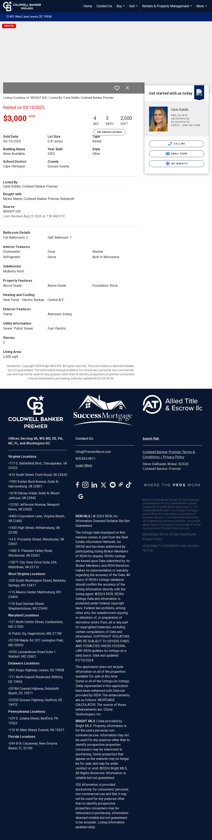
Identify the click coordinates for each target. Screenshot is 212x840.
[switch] (117, 88)
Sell (134, 8)
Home (87, 6)
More (202, 8)
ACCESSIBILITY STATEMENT (161, 546)
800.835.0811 (85, 459)
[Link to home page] (24, 6)
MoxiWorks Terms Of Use (160, 534)
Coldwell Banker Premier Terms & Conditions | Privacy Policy (169, 454)
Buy (121, 8)
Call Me (179, 143)
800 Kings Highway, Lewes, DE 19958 (36, 670)
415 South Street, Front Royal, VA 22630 (38, 475)
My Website (179, 163)
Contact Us (104, 6)
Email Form (178, 153)
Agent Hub (151, 438)
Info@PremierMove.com (93, 452)
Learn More (84, 465)
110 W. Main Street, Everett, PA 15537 (36, 730)
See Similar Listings (109, 132)
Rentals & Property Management (167, 8)
